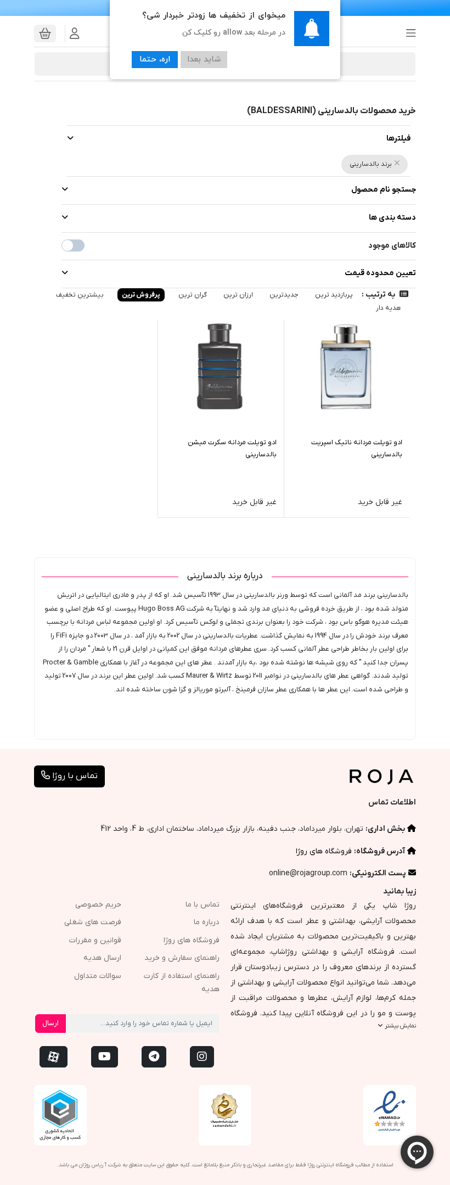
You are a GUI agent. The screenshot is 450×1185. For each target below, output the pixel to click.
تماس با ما (202, 904)
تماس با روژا (74, 775)
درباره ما (207, 922)
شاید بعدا (204, 59)
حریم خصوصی (98, 904)
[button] (408, 33)
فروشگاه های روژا (324, 851)
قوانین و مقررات (95, 940)
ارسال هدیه (102, 958)
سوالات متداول (97, 976)
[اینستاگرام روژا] (202, 1056)
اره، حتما (154, 59)
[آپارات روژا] (54, 1056)
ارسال (50, 1023)
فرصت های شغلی (92, 922)
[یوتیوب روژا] (104, 1056)
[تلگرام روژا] (154, 1056)
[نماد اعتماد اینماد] (390, 1111)
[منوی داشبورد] (74, 33)
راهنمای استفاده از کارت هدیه (182, 983)
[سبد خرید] (45, 33)
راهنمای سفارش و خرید (182, 958)
